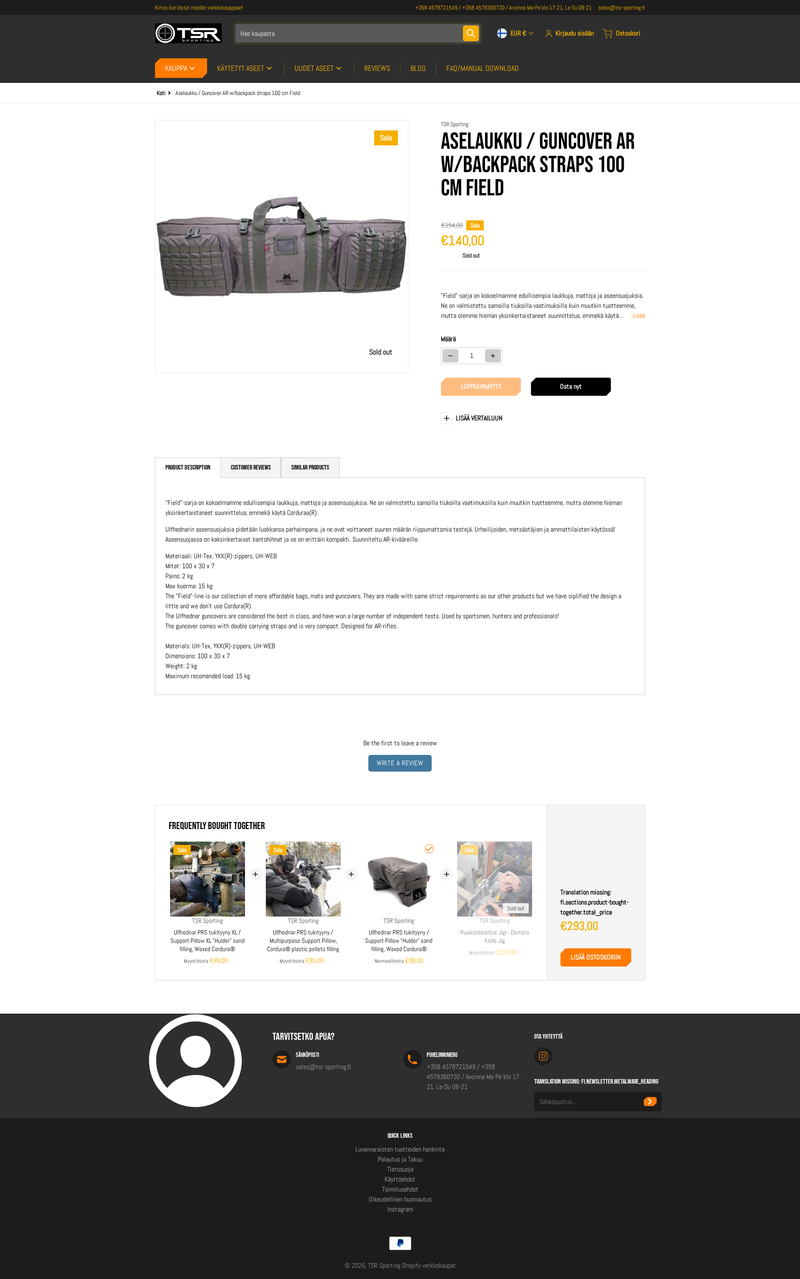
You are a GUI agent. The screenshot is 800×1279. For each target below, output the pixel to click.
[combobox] (357, 33)
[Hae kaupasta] (471, 33)
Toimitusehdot (400, 1189)
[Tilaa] (650, 1101)
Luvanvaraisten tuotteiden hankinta (400, 1149)
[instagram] (543, 1056)
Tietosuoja (400, 1169)
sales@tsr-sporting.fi (621, 7)
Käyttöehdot (400, 1179)
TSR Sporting (384, 1265)
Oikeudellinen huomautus (400, 1199)
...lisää (637, 315)
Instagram (400, 1209)
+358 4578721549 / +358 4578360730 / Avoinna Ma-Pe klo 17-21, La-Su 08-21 (503, 7)
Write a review (400, 763)
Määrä (448, 339)
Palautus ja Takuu (400, 1159)
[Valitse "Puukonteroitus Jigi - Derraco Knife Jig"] (525, 848)
